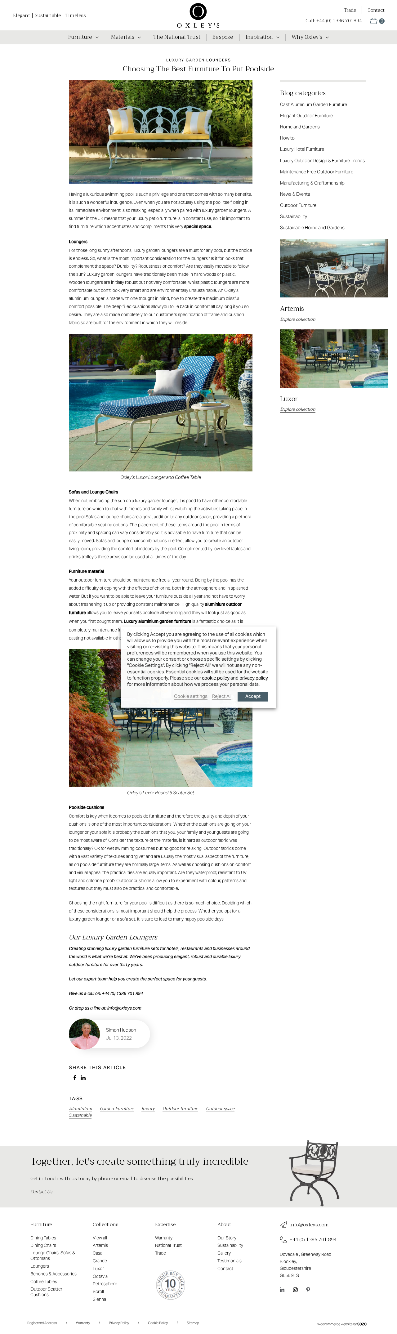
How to (287, 138)
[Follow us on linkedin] (282, 1289)
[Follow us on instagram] (295, 1289)
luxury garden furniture (127, 948)
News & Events (295, 194)
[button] (377, 21)
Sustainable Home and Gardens (312, 227)
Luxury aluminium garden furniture (157, 622)
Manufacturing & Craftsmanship (312, 183)
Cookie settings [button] (190, 696)
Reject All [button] (221, 696)
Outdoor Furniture (298, 205)
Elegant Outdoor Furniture (306, 115)
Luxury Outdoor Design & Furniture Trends (322, 160)
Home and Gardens (300, 127)
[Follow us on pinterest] (308, 1289)
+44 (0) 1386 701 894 (313, 1239)
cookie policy (216, 677)
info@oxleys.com (309, 1224)
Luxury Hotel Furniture (302, 149)
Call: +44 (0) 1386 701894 (334, 21)
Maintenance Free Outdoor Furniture (316, 172)
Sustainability (293, 216)
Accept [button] (253, 697)
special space (197, 227)
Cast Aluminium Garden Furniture (313, 104)
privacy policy (253, 677)
